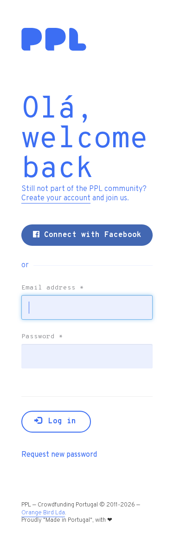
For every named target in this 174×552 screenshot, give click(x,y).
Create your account (55, 198)
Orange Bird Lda (43, 513)
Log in (60, 421)
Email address (52, 288)
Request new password (59, 455)
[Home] (53, 48)
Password (42, 337)
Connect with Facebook (90, 235)
